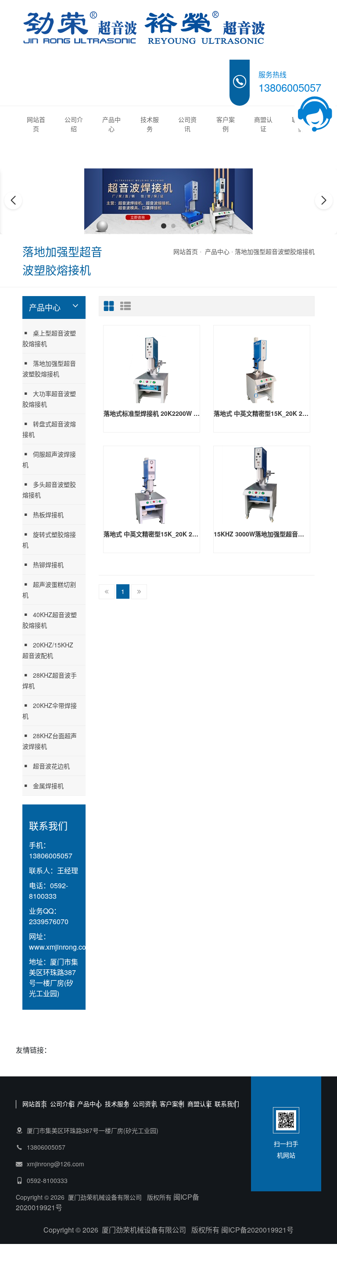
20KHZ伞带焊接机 (49, 710)
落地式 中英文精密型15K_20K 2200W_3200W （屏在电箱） (262, 413)
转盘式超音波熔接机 (49, 429)
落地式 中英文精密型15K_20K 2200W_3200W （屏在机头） (152, 533)
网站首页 (36, 124)
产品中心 (111, 124)
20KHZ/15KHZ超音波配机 (47, 650)
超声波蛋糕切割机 (49, 589)
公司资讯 (187, 124)
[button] (163, 226)
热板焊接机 (48, 514)
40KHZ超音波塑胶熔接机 (49, 619)
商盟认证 (263, 124)
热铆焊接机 (48, 564)
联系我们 (227, 1103)
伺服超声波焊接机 (49, 459)
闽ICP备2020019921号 (257, 1230)
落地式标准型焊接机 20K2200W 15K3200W (152, 413)
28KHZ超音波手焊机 (49, 680)
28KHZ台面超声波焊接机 (49, 741)
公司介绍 (74, 124)
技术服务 (149, 124)
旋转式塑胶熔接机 (49, 539)
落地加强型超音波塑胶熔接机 (275, 251)
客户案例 (225, 124)
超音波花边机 (51, 765)
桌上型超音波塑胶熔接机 (49, 338)
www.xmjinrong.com (60, 947)
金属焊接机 (48, 785)
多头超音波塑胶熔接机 (49, 489)
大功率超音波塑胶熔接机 (49, 398)
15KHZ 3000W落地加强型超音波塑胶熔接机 (262, 533)
